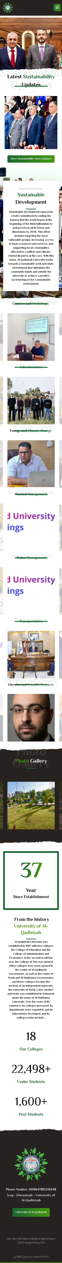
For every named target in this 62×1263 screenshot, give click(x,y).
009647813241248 (42, 1189)
